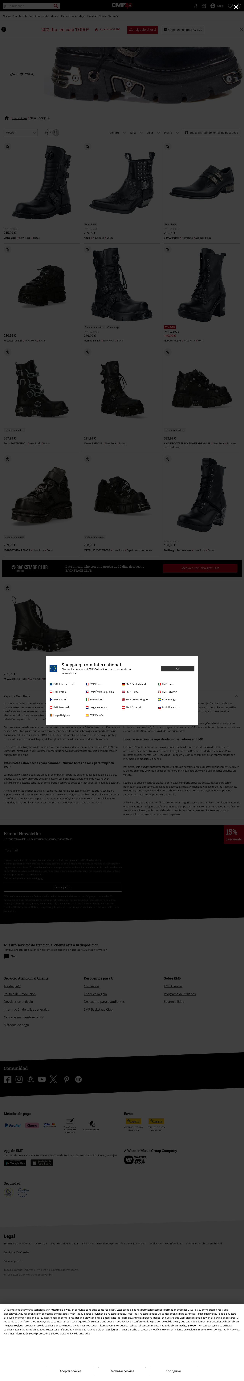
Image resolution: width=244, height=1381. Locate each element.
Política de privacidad (79, 1333)
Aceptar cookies (70, 1371)
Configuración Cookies (226, 1329)
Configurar (173, 1371)
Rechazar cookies (122, 1371)
